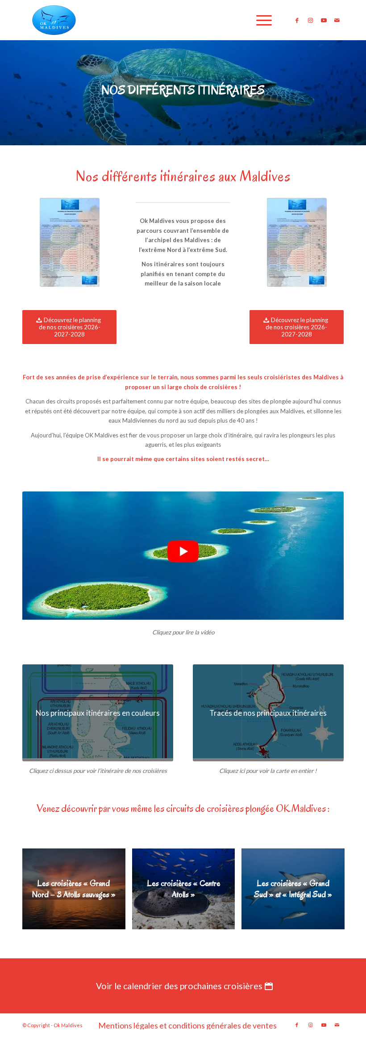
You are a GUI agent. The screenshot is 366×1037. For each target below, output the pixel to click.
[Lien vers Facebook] (297, 20)
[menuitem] (259, 20)
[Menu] (259, 20)
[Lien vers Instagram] (310, 20)
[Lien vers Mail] (337, 20)
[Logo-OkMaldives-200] (54, 20)
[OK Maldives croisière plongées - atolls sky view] (183, 557)
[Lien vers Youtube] (323, 20)
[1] (69, 244)
